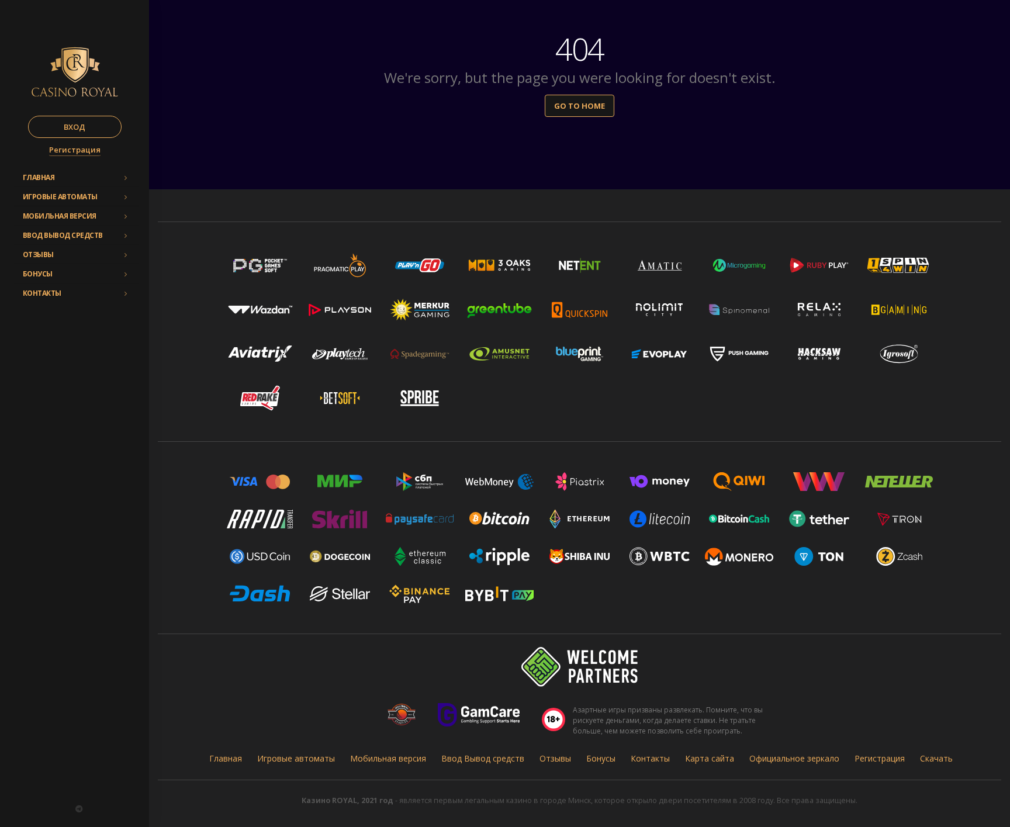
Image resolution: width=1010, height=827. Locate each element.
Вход (74, 127)
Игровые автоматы (60, 197)
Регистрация (75, 149)
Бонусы (38, 274)
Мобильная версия (59, 216)
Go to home (579, 106)
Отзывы (38, 254)
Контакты (42, 293)
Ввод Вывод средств (63, 235)
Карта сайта (709, 758)
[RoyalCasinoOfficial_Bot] (79, 809)
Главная (39, 177)
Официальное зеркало (794, 758)
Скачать (936, 758)
